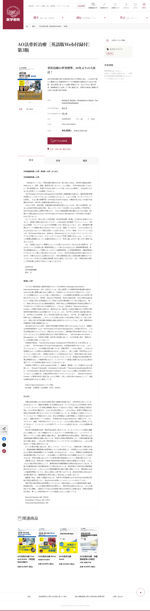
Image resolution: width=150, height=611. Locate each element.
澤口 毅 (64, 114)
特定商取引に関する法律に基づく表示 (53, 596)
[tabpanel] (30, 83)
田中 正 (64, 108)
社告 (29, 596)
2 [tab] (30, 102)
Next (42, 83)
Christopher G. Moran (85, 100)
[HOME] (27, 26)
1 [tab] (29, 102)
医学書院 (13, 14)
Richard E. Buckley (69, 100)
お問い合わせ (118, 596)
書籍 (33, 26)
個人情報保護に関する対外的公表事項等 (90, 596)
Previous (17, 83)
